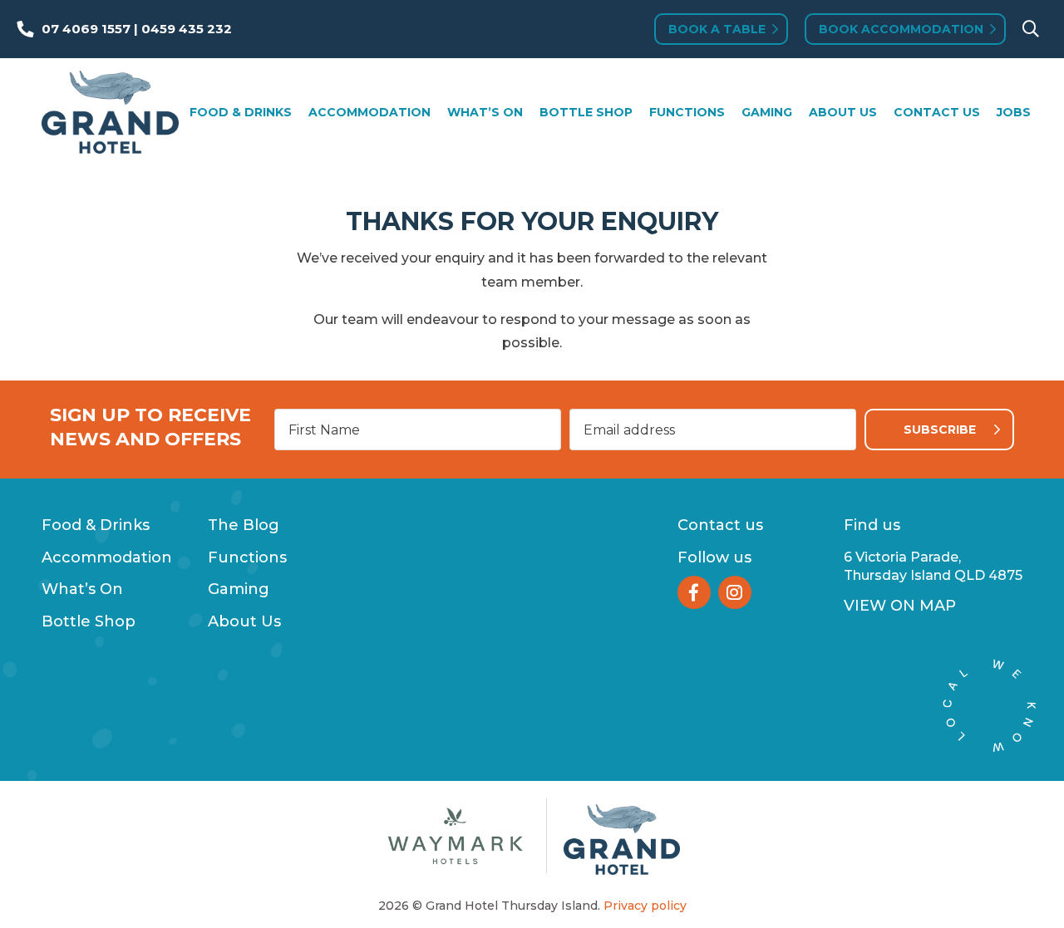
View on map (900, 606)
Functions (687, 112)
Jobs (1014, 112)
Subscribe (940, 429)
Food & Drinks (241, 112)
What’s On (485, 112)
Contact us (720, 525)
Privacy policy (645, 905)
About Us (843, 112)
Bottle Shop (586, 112)
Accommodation (369, 112)
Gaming (766, 112)
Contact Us (937, 112)
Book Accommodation (901, 29)
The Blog (243, 525)
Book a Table (717, 29)
